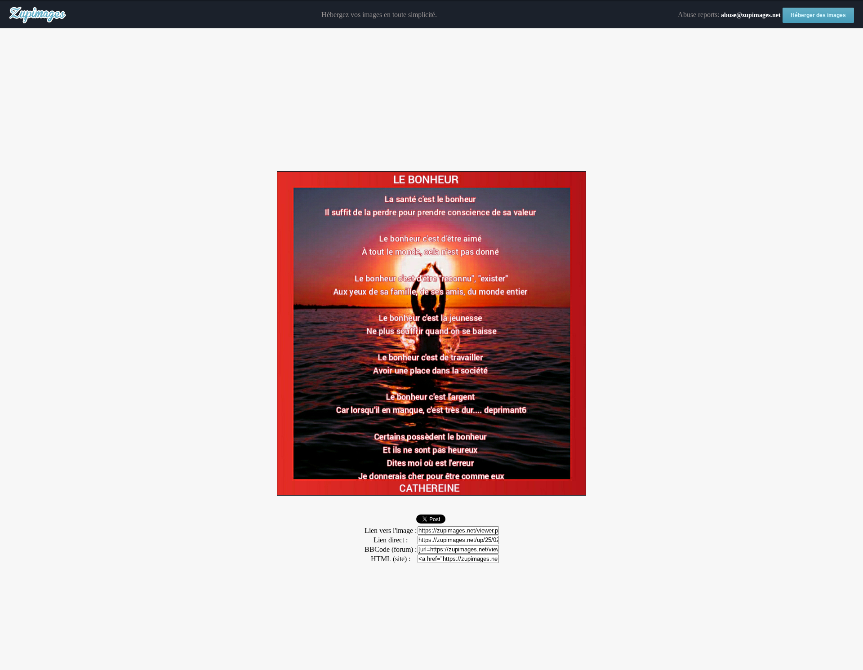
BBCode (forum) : (391, 549)
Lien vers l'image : (391, 530)
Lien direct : (391, 540)
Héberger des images (818, 15)
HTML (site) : (390, 559)
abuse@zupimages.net (751, 15)
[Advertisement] (431, 100)
